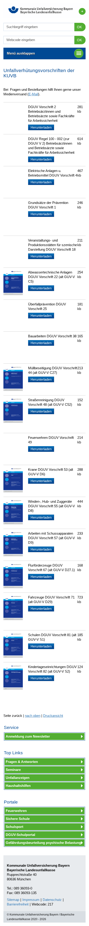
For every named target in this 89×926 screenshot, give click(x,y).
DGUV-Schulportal (20, 835)
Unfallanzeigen (17, 778)
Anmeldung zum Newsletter (28, 736)
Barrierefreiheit (18, 904)
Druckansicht (53, 716)
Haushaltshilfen (18, 786)
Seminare (13, 770)
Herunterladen (41, 127)
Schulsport (14, 827)
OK (79, 27)
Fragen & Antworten (22, 762)
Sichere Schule (18, 819)
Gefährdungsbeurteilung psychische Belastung (43, 843)
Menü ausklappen (21, 53)
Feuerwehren (16, 811)
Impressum (30, 900)
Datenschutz (52, 900)
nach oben (32, 716)
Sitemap (13, 900)
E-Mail (33, 94)
